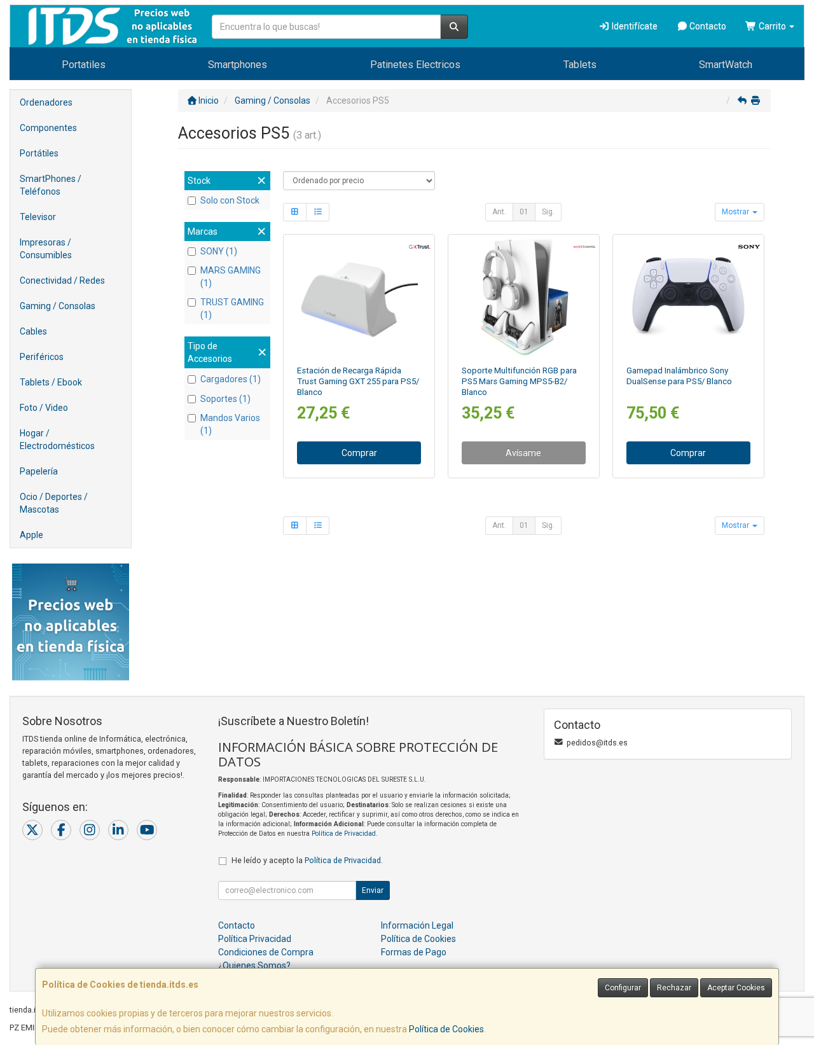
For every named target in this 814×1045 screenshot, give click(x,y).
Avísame (523, 453)
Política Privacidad (254, 939)
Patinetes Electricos (415, 65)
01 (524, 211)
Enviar (372, 890)
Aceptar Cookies (736, 987)
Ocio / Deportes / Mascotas (54, 503)
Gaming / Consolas (57, 306)
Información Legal (417, 925)
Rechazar (674, 987)
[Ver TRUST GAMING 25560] (359, 297)
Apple (31, 535)
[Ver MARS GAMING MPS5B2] (523, 297)
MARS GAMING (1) (230, 276)
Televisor (38, 217)
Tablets (580, 65)
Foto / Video (44, 408)
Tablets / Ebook (51, 382)
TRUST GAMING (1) (232, 308)
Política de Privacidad (344, 833)
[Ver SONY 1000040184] (688, 297)
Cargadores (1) (230, 379)
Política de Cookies (446, 1029)
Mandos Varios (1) (230, 424)
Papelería (39, 471)
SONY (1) (218, 251)
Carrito (772, 26)
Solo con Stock (229, 200)
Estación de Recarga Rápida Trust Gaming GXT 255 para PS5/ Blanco (358, 382)
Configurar (623, 987)
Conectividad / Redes (62, 280)
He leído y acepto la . (307, 860)
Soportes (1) (225, 399)
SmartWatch (725, 65)
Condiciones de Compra (266, 952)
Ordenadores (46, 102)
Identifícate (634, 26)
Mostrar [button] (736, 211)
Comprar (359, 453)
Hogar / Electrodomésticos (57, 439)
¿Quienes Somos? (254, 965)
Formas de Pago (413, 952)
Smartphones (237, 65)
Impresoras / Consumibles (46, 248)
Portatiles (84, 65)
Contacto (706, 26)
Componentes (48, 128)
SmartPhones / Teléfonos (50, 185)
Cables (33, 331)
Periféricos (42, 357)
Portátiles (39, 153)
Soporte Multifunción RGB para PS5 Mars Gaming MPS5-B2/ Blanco (519, 382)
